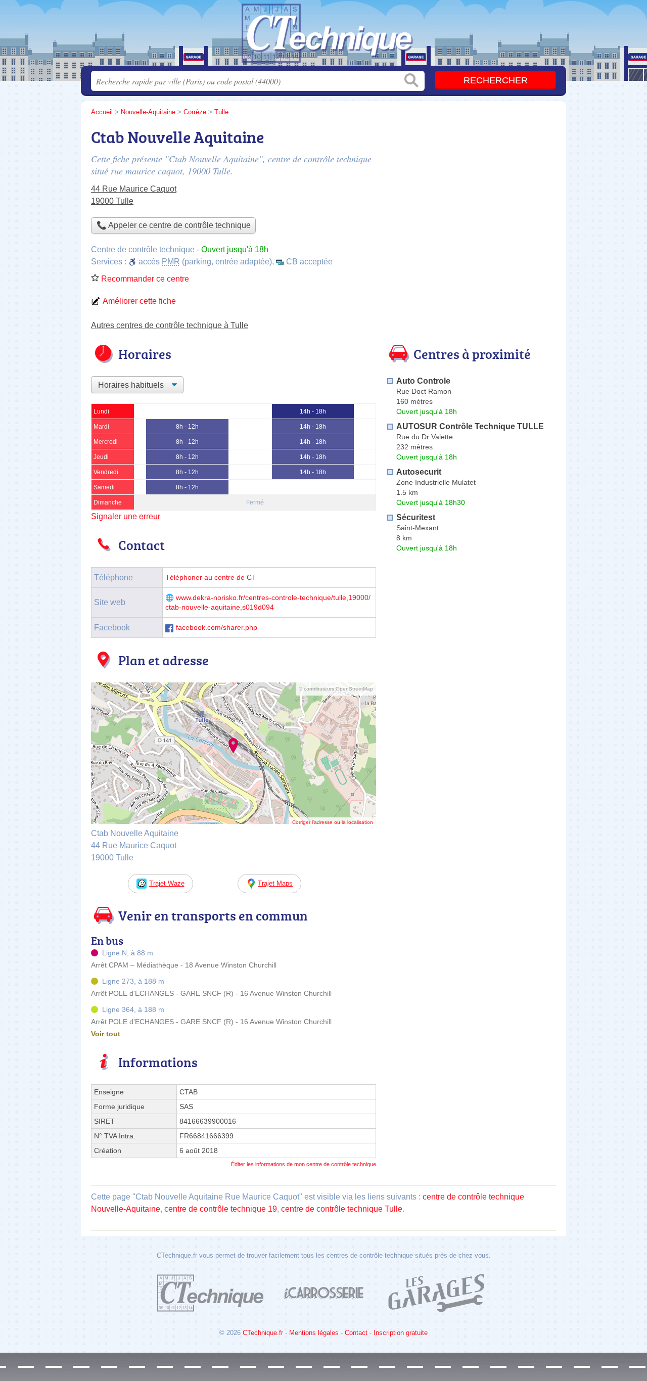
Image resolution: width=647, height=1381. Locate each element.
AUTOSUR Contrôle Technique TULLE (470, 426)
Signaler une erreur (125, 516)
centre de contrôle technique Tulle (341, 1209)
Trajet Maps (275, 883)
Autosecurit (418, 472)
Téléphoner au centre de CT (210, 577)
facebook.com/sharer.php (216, 627)
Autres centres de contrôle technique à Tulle (169, 325)
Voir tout (105, 1034)
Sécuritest (415, 517)
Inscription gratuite (401, 1333)
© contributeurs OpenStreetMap (336, 689)
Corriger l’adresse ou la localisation (332, 822)
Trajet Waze (166, 883)
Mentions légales (314, 1333)
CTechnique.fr (263, 1333)
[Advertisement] (471, 195)
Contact (356, 1333)
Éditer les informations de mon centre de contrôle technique (303, 1164)
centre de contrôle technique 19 (220, 1209)
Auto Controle (423, 381)
